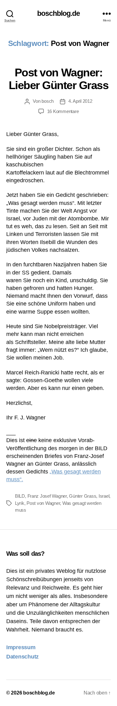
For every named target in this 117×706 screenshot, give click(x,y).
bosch (47, 101)
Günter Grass (82, 496)
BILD (20, 496)
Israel (104, 496)
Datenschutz (22, 657)
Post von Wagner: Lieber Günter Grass (59, 79)
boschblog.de (58, 13)
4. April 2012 (80, 101)
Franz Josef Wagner (47, 496)
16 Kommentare (63, 111)
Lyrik (19, 503)
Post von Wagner (43, 503)
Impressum (21, 647)
